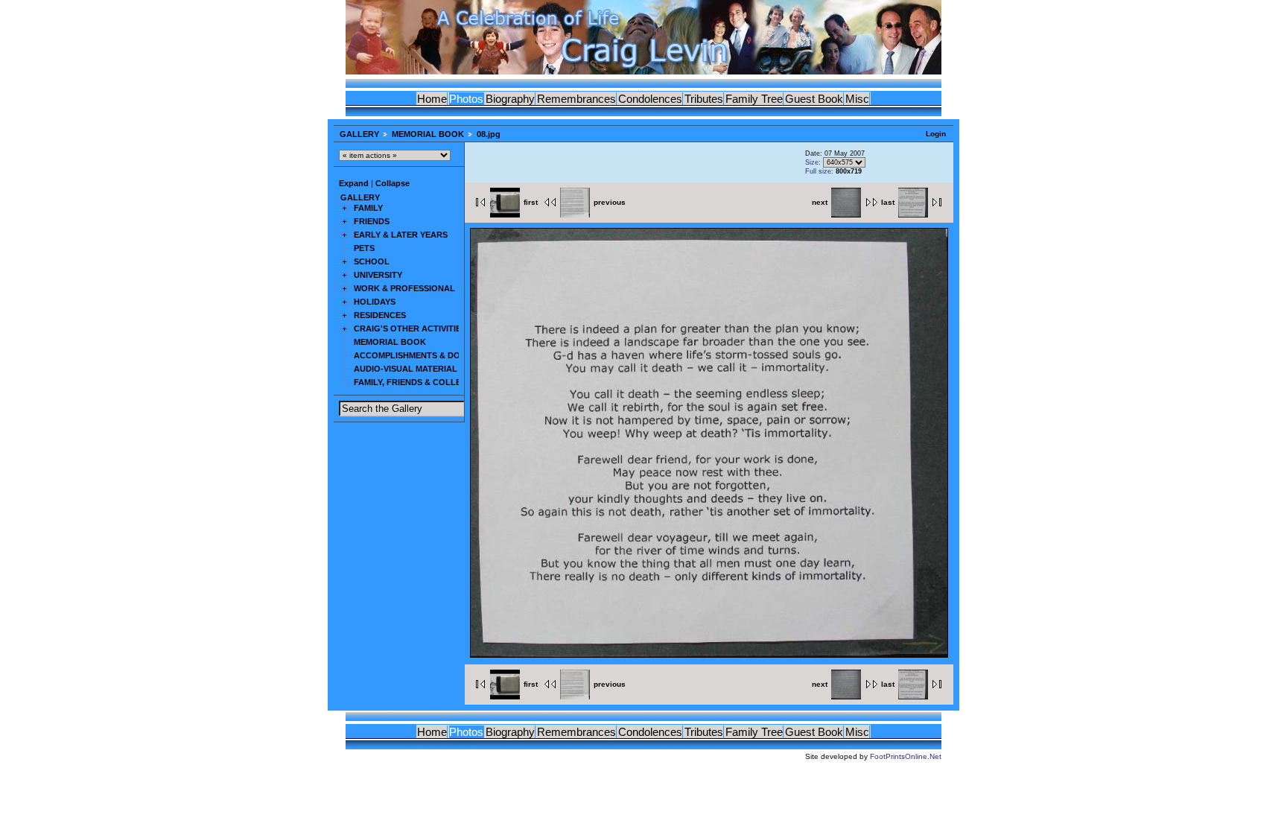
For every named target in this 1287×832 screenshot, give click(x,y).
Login (936, 134)
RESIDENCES (380, 315)
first (531, 202)
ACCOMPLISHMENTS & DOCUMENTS (427, 355)
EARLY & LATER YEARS (401, 234)
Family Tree (754, 98)
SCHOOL (372, 261)
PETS (364, 248)
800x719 (849, 171)
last (887, 202)
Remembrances (576, 98)
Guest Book (814, 98)
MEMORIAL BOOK (428, 134)
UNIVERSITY (378, 274)
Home (432, 98)
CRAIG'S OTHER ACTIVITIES (410, 328)
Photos (466, 98)
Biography (510, 98)
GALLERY (359, 134)
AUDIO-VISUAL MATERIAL (405, 368)
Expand (354, 183)
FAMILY (368, 207)
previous (610, 202)
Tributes (703, 98)
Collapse (392, 183)
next (819, 202)
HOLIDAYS (374, 301)
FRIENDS (372, 221)
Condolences (650, 98)
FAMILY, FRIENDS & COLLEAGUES (422, 382)
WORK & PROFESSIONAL (404, 288)
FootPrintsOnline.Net (905, 756)
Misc (857, 98)
